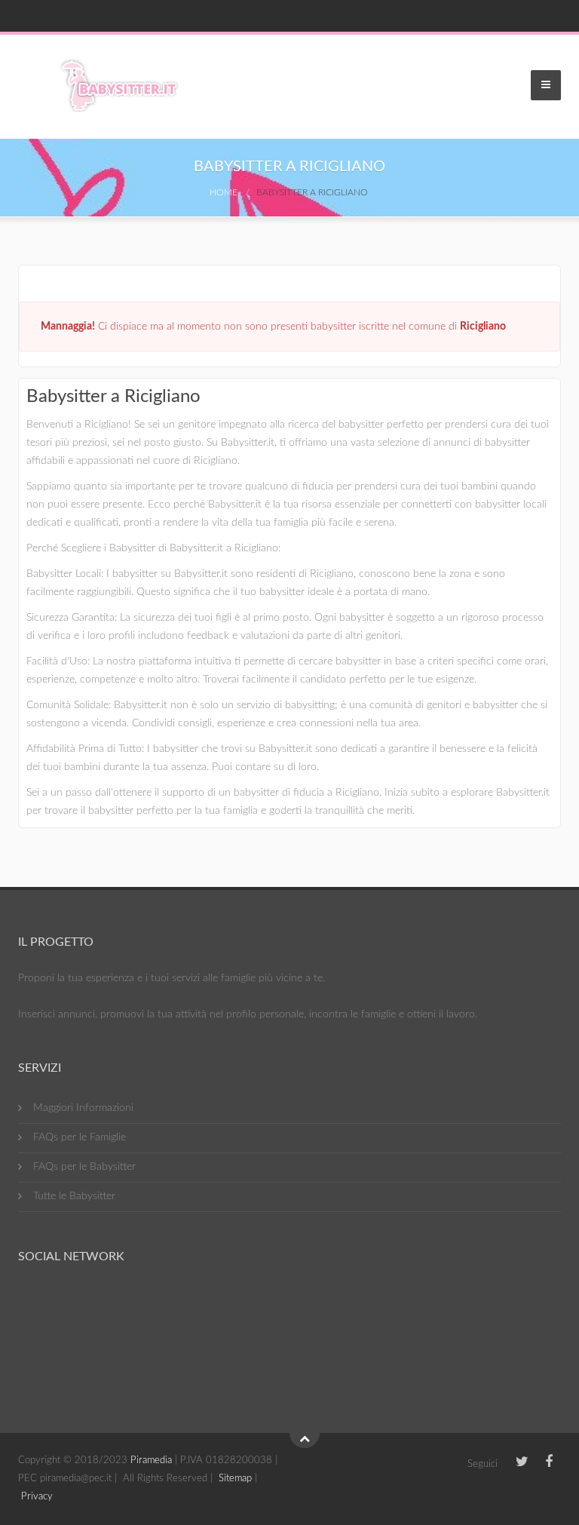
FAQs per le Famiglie (79, 1137)
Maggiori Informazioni (83, 1108)
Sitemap (235, 1479)
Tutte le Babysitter (74, 1196)
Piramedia (151, 1460)
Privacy (37, 1497)
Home (223, 192)
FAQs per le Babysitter (84, 1166)
